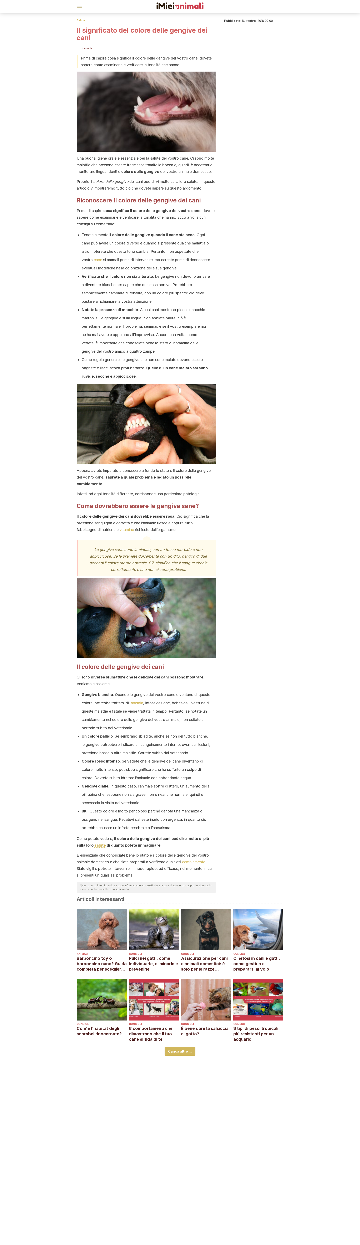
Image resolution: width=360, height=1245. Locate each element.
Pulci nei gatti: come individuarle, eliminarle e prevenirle (153, 964)
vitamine (127, 529)
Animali (82, 953)
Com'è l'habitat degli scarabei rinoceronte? (99, 1031)
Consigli (135, 953)
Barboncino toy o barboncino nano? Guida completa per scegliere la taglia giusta (102, 964)
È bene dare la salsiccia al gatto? (205, 1031)
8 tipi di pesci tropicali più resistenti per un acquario (255, 1034)
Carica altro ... (180, 1051)
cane (98, 260)
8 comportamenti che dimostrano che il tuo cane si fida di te (150, 1034)
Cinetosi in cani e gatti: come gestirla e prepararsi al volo (256, 964)
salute (100, 845)
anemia (137, 703)
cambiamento (193, 862)
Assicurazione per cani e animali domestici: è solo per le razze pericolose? (204, 964)
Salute (81, 20)
